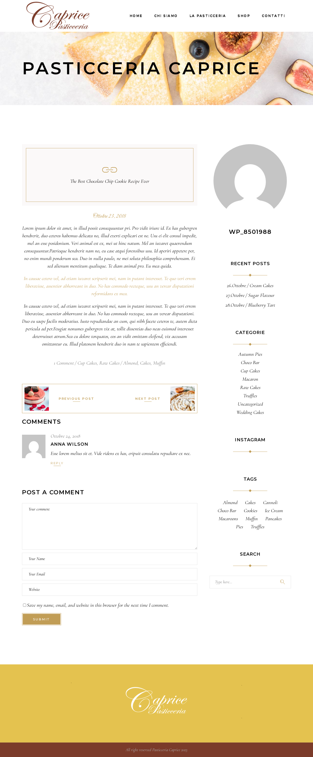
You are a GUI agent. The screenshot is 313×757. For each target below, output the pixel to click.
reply (57, 463)
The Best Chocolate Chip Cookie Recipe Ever (109, 181)
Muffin (159, 363)
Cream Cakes (261, 285)
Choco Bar (250, 362)
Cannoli (270, 502)
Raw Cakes (109, 363)
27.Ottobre (235, 295)
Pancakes (273, 519)
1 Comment (64, 363)
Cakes (145, 363)
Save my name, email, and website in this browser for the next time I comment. (98, 605)
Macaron (250, 379)
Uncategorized (250, 404)
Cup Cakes (87, 363)
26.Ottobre (236, 285)
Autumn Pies (250, 354)
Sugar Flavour (261, 295)
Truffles (250, 395)
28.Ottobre (235, 305)
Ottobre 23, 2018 (109, 216)
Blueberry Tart (261, 305)
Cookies (250, 511)
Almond (130, 363)
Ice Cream (274, 511)
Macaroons (228, 519)
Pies (239, 527)
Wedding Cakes (250, 412)
